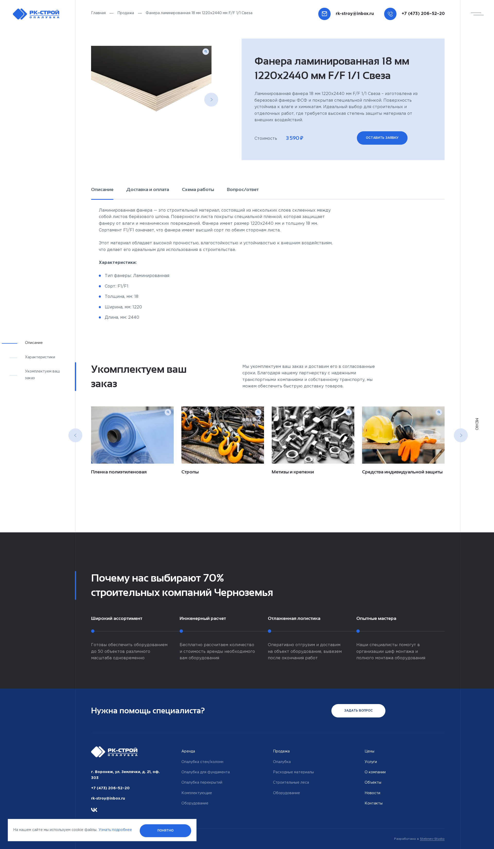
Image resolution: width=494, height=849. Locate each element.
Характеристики (40, 357)
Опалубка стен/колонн (202, 762)
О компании (375, 772)
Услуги (371, 762)
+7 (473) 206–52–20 (110, 788)
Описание (102, 189)
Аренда (188, 751)
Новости (372, 793)
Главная (98, 13)
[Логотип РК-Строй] (36, 14)
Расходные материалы (293, 772)
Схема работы (198, 189)
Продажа (125, 13)
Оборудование (194, 803)
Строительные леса (291, 782)
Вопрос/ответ (243, 189)
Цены (369, 751)
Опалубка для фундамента (205, 772)
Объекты (373, 782)
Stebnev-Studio (432, 838)
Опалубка (282, 762)
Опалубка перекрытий (201, 782)
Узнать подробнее (115, 829)
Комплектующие (196, 793)
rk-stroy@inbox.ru (108, 798)
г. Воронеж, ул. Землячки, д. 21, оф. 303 (125, 774)
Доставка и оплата (147, 189)
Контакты (374, 803)
